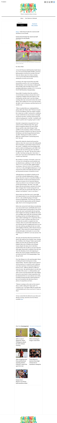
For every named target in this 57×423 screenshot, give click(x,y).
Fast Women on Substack (31, 18)
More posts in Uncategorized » (35, 326)
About (22, 18)
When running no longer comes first (34, 339)
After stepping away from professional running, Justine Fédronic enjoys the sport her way (21, 362)
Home (17, 31)
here (22, 299)
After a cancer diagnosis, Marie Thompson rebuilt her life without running (21, 342)
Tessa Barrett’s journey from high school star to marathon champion (35, 361)
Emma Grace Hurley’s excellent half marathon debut (21, 381)
